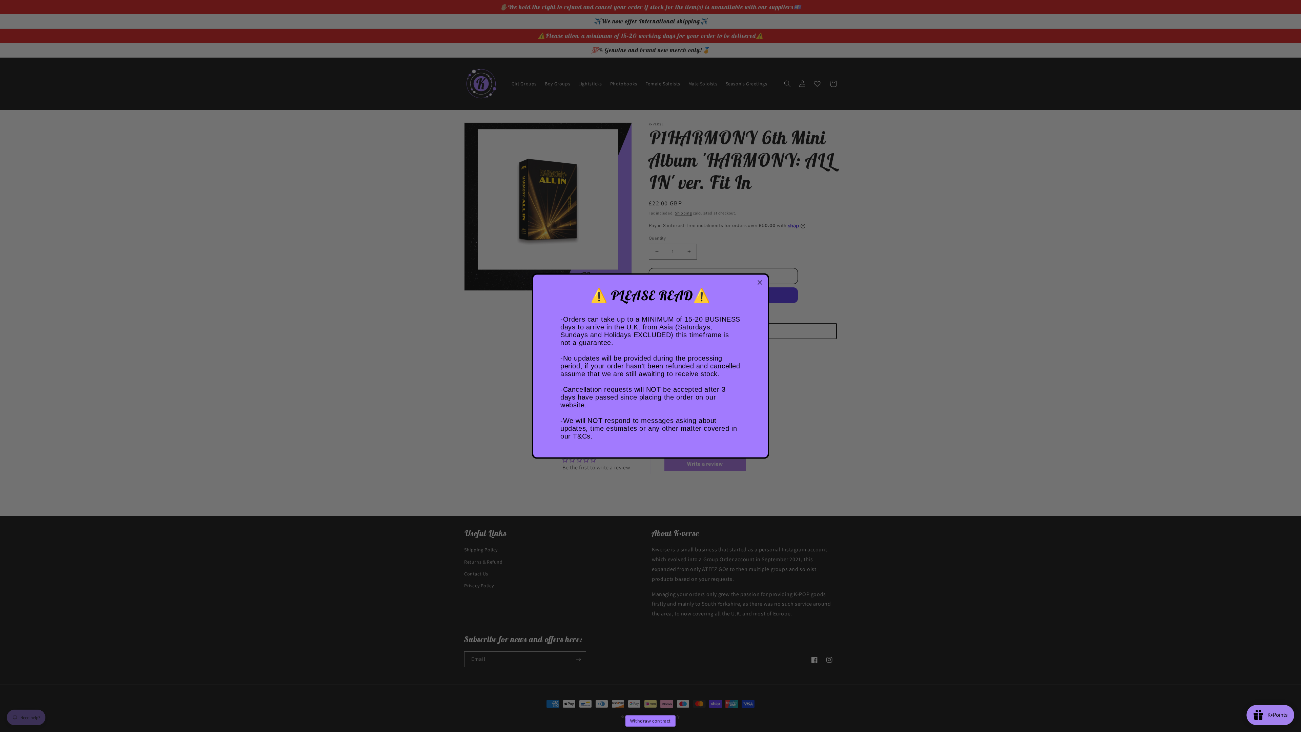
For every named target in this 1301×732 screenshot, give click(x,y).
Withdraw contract (650, 721)
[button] (760, 282)
